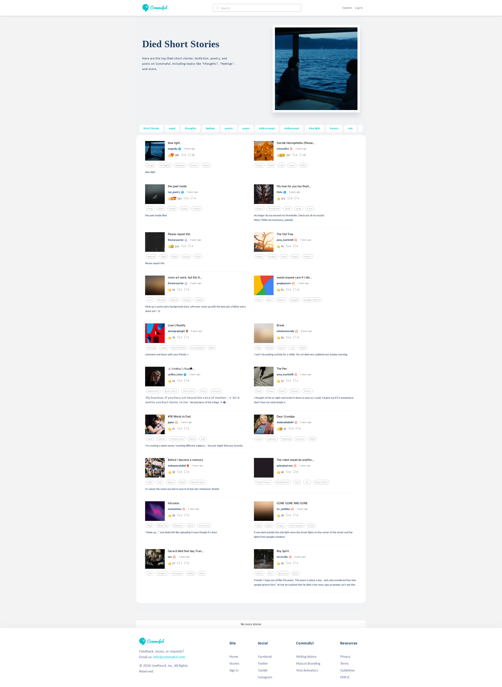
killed (191, 573)
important (153, 391)
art (150, 299)
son (297, 482)
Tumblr (263, 670)
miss (259, 299)
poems (272, 256)
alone (171, 482)
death (172, 208)
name (199, 299)
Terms (344, 663)
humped (177, 573)
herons (334, 128)
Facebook (265, 656)
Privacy (345, 656)
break (269, 347)
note (163, 347)
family (161, 439)
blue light (314, 128)
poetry (229, 128)
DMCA (344, 677)
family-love (177, 439)
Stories (234, 663)
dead (299, 208)
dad (150, 439)
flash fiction (263, 482)
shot (197, 256)
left (150, 482)
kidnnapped (296, 525)
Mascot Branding (308, 663)
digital (174, 299)
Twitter (263, 663)
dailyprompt (291, 128)
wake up (163, 525)
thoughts (190, 128)
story (203, 391)
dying (186, 256)
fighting (286, 439)
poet (150, 208)
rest (212, 347)
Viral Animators (307, 670)
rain (350, 128)
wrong (151, 347)
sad (281, 165)
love (309, 208)
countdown (197, 347)
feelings (210, 128)
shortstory (189, 391)
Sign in (233, 670)
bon (269, 299)
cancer (300, 439)
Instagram (265, 677)
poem (246, 128)
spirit (259, 573)
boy (270, 573)
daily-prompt (267, 128)
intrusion (204, 525)
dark (191, 525)
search (281, 299)
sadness (271, 439)
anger (280, 525)
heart (259, 208)
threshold (273, 208)
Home (233, 656)
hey (258, 347)
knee (311, 525)
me (160, 482)
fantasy (216, 391)
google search (312, 299)
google (294, 299)
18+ (150, 573)
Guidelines (347, 670)
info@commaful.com (169, 657)
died (271, 165)
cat (292, 347)
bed (150, 525)
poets (295, 256)
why (303, 165)
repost (151, 256)
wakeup (178, 525)
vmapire (162, 573)
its (307, 482)
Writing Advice (306, 656)
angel (172, 128)
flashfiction (282, 482)
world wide (178, 347)
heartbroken (198, 482)
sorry (281, 347)
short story (171, 391)
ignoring (282, 573)
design (187, 299)
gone (192, 439)
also (201, 573)
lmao (292, 165)
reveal (161, 299)
